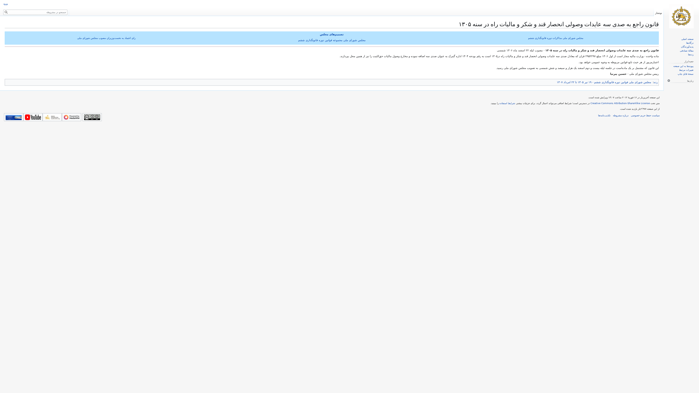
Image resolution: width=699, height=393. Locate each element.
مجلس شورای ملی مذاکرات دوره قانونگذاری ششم (555, 38)
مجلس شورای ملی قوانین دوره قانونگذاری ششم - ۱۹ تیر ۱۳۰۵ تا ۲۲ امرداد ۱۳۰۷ (604, 82)
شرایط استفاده (507, 103)
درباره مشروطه (621, 115)
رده (656, 82)
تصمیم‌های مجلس (332, 34)
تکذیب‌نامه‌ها (604, 115)
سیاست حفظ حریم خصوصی (645, 115)
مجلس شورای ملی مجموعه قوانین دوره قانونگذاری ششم (332, 40)
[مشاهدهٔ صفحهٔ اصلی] (681, 16)
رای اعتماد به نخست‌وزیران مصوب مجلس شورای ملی (106, 38)
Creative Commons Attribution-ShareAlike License (620, 103)
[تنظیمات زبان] (668, 80)
